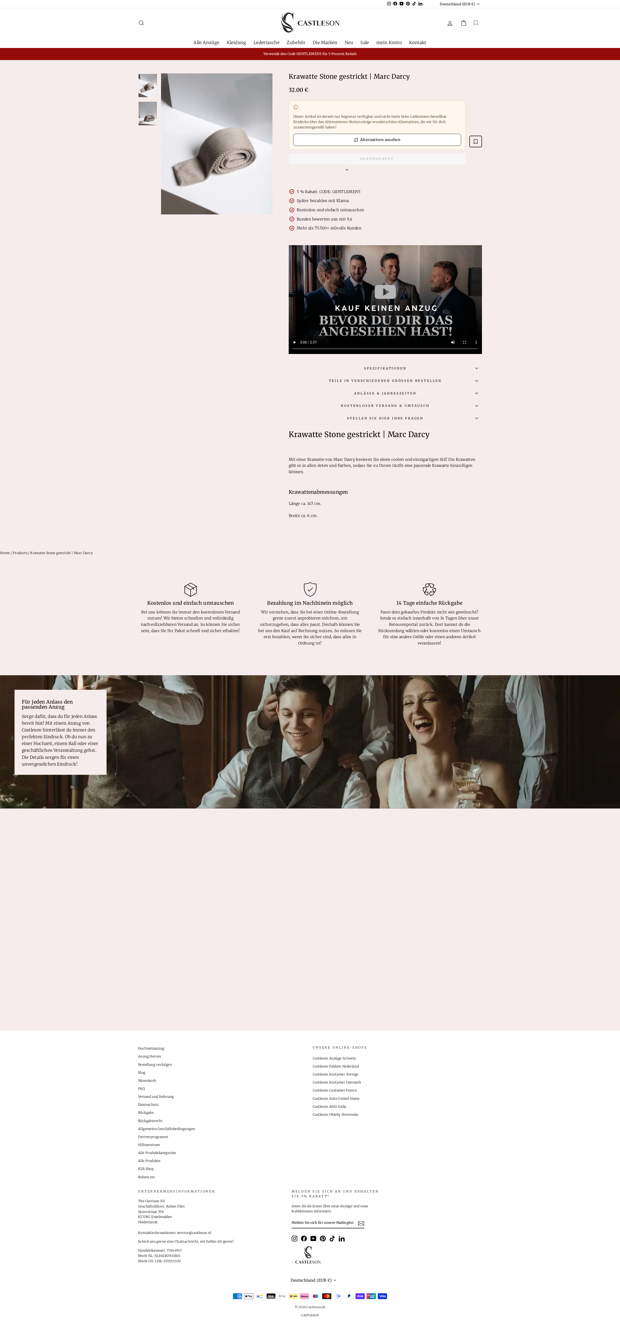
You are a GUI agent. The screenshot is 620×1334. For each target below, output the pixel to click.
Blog (142, 1073)
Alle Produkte (149, 1161)
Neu (349, 42)
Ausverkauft (377, 159)
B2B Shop (146, 1169)
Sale (364, 42)
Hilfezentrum (149, 1145)
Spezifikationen (385, 368)
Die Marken (325, 42)
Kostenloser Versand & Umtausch (385, 406)
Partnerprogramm (153, 1137)
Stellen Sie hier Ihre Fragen (385, 418)
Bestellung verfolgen (155, 1065)
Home (5, 553)
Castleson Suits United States (336, 1099)
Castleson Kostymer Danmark (337, 1082)
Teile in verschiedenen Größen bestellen (385, 381)
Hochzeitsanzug (151, 1048)
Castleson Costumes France (335, 1090)
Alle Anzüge (206, 42)
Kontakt (417, 42)
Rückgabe (146, 1113)
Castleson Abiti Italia (329, 1107)
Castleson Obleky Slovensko (335, 1115)
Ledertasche (266, 42)
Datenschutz (148, 1105)
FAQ (141, 1089)
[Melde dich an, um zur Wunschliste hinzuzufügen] (475, 141)
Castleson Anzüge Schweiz (334, 1058)
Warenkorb (147, 1081)
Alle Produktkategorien (157, 1153)
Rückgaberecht (150, 1121)
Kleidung (236, 42)
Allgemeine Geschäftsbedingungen (166, 1129)
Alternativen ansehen (380, 139)
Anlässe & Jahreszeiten (385, 393)
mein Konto (389, 42)
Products (20, 553)
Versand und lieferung (156, 1097)
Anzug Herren (149, 1056)
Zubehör (296, 42)
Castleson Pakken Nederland (336, 1066)
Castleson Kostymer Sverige (335, 1074)
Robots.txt (146, 1177)
